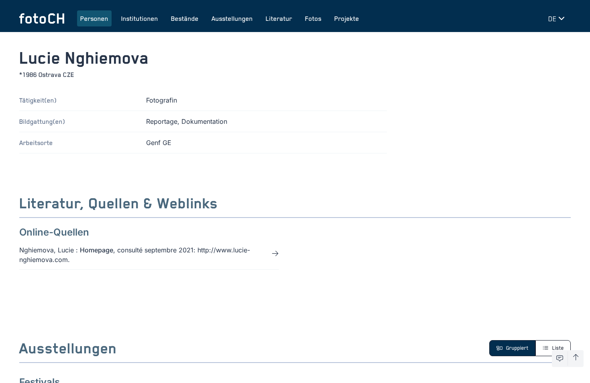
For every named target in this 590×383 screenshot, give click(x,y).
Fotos (313, 18)
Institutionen (139, 18)
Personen (94, 18)
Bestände (185, 18)
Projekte (346, 18)
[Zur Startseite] (41, 18)
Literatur (279, 18)
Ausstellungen (232, 18)
